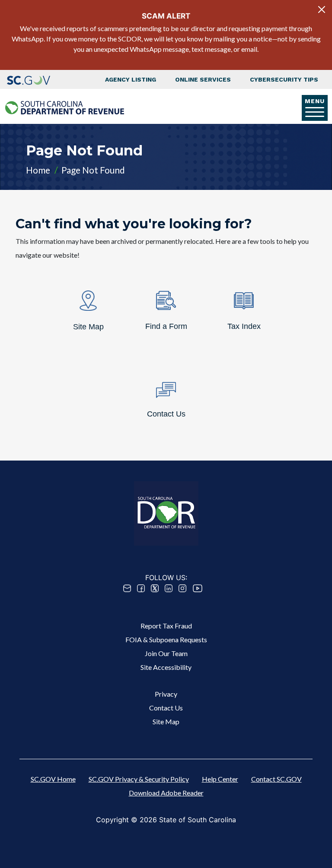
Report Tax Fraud (166, 626)
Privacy (166, 694)
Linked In (168, 588)
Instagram (182, 588)
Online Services (203, 79)
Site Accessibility (166, 667)
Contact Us (166, 708)
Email (127, 588)
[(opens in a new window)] (28, 79)
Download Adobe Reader (166, 793)
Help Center (220, 779)
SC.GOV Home (53, 779)
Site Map (166, 721)
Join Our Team (166, 653)
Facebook (141, 588)
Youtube (197, 588)
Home (38, 169)
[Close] (321, 9)
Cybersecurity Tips (284, 79)
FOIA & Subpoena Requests (166, 639)
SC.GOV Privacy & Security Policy (139, 779)
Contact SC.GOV (276, 779)
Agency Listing (130, 79)
